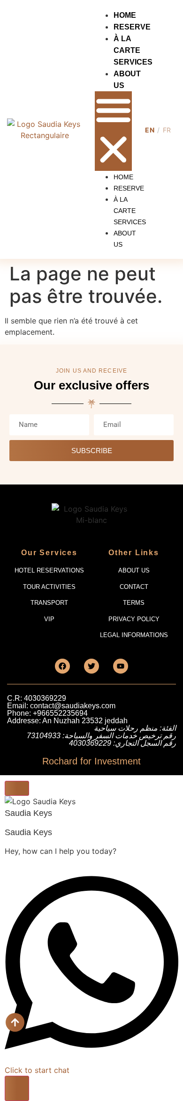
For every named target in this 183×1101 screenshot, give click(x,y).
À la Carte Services (133, 50)
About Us (125, 238)
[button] (113, 131)
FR (167, 130)
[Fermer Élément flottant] (17, 788)
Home (125, 15)
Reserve (132, 27)
